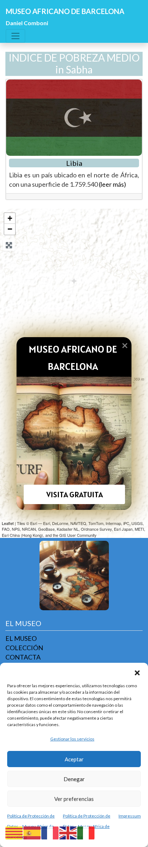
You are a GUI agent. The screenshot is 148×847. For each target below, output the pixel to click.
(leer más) (112, 184)
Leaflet (8, 523)
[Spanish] (32, 832)
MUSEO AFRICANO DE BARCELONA (65, 11)
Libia (74, 163)
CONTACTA (23, 657)
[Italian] (86, 832)
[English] (68, 832)
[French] (50, 832)
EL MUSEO (21, 638)
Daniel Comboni (27, 22)
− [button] (10, 229)
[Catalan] (14, 832)
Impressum (130, 816)
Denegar (74, 779)
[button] (137, 671)
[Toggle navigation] (15, 36)
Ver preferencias (74, 799)
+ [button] (10, 218)
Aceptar (74, 759)
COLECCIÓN (24, 648)
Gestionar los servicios (72, 739)
